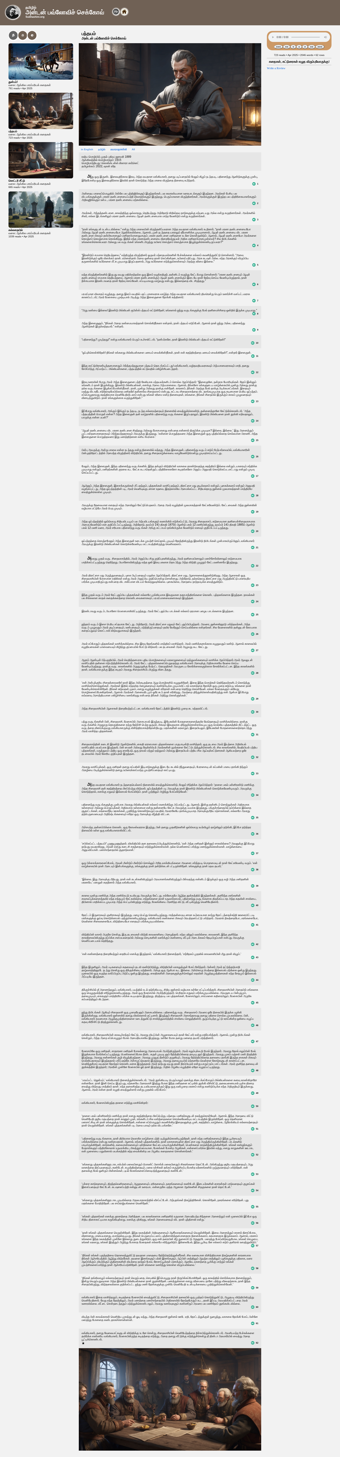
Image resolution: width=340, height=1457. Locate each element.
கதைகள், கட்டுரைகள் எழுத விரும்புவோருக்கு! (299, 61)
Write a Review (276, 68)
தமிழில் (100, 149)
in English (86, 149)
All (132, 149)
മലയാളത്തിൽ (117, 149)
